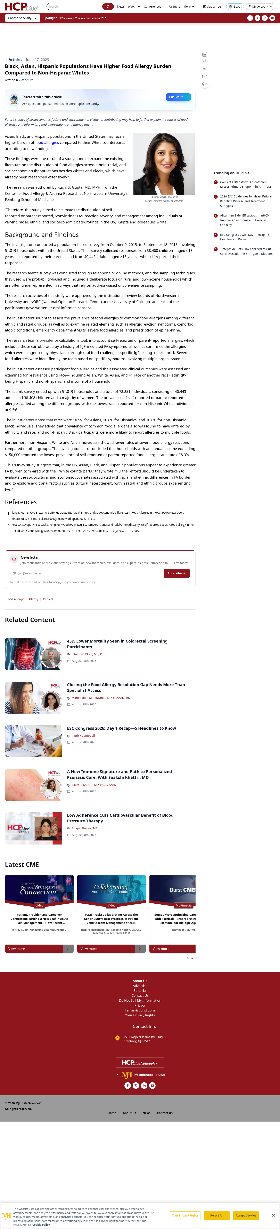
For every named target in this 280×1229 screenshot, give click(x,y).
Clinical (48, 599)
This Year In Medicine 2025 (90, 18)
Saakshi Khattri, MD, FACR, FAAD (94, 785)
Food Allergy (15, 599)
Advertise (140, 985)
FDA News (66, 18)
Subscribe (175, 573)
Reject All (216, 1215)
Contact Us (140, 995)
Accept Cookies (246, 1215)
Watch (132, 6)
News (121, 6)
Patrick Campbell (83, 735)
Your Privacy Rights (140, 1015)
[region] (140, 1216)
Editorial (140, 990)
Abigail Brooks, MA (85, 828)
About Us (140, 981)
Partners (174, 6)
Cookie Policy (41, 1225)
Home (112, 1113)
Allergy (33, 599)
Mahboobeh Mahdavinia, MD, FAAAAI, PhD (101, 698)
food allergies (47, 142)
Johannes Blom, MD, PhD (89, 654)
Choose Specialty (19, 18)
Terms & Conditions (140, 1010)
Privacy (140, 1005)
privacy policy (87, 582)
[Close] (273, 1215)
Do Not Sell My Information (140, 1000)
